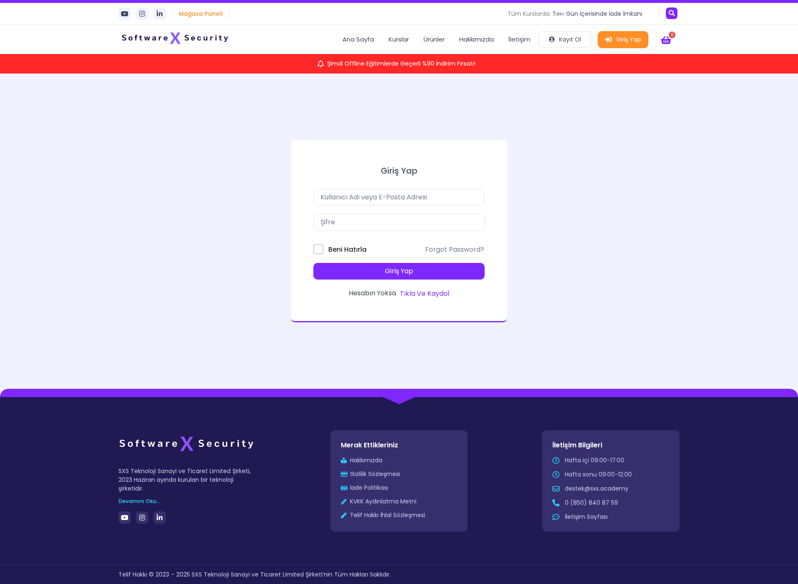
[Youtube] (124, 13)
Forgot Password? (454, 249)
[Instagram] (142, 13)
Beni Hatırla (347, 249)
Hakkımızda (476, 39)
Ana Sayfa (358, 39)
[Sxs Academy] (175, 39)
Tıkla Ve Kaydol (424, 293)
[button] (671, 13)
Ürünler (434, 39)
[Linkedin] (159, 13)
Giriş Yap (628, 39)
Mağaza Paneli (200, 14)
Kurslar (399, 39)
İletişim (519, 39)
